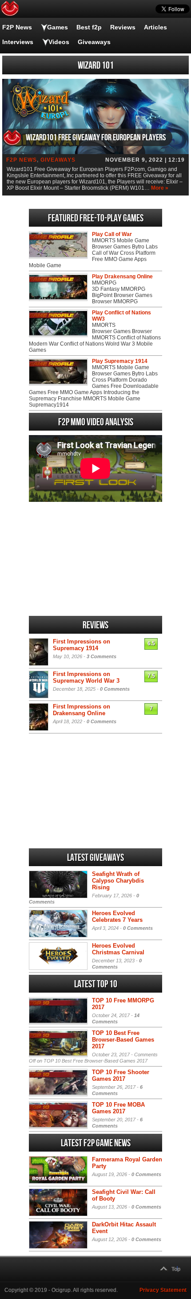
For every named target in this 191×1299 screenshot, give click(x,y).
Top (175, 1269)
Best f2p (89, 27)
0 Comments (115, 689)
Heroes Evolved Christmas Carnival (118, 949)
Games (57, 27)
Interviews (17, 41)
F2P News (17, 27)
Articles (155, 27)
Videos (58, 41)
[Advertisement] (95, 559)
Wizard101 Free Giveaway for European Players (96, 137)
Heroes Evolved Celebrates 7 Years (117, 916)
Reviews (122, 27)
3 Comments (101, 656)
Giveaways (94, 41)
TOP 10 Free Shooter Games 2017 (120, 1075)
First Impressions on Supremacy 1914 (81, 645)
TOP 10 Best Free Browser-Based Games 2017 (123, 1040)
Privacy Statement (163, 1290)
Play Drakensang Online (122, 276)
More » (159, 188)
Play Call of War (112, 234)
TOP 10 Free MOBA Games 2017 (118, 1108)
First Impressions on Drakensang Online (81, 710)
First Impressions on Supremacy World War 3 (86, 677)
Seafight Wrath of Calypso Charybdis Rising (118, 881)
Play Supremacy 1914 (119, 361)
